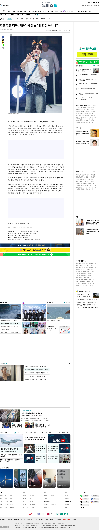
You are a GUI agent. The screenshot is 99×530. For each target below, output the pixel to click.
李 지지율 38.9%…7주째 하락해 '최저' (52, 329)
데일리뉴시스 (32, 504)
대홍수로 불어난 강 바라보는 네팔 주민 (9, 323)
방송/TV (16, 19)
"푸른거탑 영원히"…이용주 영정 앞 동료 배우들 (36, 373)
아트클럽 (24, 498)
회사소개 (2, 519)
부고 (28, 507)
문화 (52, 11)
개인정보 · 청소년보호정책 (55, 519)
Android (67, 504)
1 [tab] (64, 302)
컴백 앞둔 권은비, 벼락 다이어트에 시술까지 (35, 379)
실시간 (9, 11)
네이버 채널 (86, 495)
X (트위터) (85, 501)
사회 (39, 11)
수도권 (44, 11)
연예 (60, 11)
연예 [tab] (94, 65)
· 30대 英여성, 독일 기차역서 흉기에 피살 (86, 302)
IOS (66, 507)
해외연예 (43, 19)
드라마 (32, 19)
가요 (27, 19)
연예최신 (10, 19)
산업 (29, 11)
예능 (37, 19)
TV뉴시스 (77, 11)
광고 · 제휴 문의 (8, 519)
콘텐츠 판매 (22, 519)
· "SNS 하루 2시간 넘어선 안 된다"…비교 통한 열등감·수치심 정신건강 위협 (87, 299)
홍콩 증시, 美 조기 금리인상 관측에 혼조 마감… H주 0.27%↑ (10, 461)
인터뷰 (24, 501)
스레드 (85, 505)
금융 (25, 11)
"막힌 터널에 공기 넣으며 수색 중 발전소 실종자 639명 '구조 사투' (31, 414)
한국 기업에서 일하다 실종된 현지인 (9, 320)
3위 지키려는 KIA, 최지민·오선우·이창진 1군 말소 (40, 448)
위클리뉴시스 (96, 5)
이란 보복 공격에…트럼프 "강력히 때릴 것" (40, 427)
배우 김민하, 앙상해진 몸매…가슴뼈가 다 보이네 (36, 370)
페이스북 (95, 498)
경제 (21, 11)
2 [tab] (66, 302)
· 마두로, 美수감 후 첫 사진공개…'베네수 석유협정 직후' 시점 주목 (87, 305)
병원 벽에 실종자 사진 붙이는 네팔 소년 (9, 332)
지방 (48, 11)
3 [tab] (68, 302)
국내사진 (45, 495)
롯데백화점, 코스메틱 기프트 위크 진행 (9, 326)
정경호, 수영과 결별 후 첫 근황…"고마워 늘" (53, 458)
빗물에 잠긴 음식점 (5, 329)
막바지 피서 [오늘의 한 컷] (53, 320)
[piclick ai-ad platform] (19, 36)
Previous (1, 425)
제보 (90, 11)
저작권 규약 (29, 519)
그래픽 (45, 498)
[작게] (67, 30)
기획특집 (31, 501)
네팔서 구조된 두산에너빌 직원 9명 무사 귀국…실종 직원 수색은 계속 (40, 458)
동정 (33, 507)
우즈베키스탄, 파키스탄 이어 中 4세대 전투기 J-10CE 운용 (11, 450)
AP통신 (66, 495)
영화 (22, 19)
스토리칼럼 (32, 495)
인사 (24, 507)
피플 (77, 217)
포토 (72, 11)
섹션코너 (24, 504)
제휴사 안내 (16, 519)
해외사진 (52, 495)
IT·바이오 (34, 11)
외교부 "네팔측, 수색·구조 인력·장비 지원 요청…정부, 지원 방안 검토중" (35, 438)
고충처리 (35, 519)
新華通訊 (67, 498)
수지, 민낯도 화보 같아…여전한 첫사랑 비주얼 (36, 376)
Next (49, 425)
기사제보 (41, 519)
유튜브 (85, 498)
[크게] (69, 30)
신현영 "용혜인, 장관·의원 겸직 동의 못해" (17, 427)
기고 (30, 498)
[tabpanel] (58, 314)
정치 (14, 11)
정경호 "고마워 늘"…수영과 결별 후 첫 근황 (35, 366)
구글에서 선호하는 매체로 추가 (50, 30)
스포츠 (56, 11)
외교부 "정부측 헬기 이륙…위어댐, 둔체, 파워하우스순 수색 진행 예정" (53, 448)
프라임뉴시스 (89, 5)
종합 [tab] (98, 65)
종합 (15, 432)
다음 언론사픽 (95, 495)
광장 (68, 11)
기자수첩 (78, 128)
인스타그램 (96, 501)
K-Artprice (83, 5)
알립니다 (74, 519)
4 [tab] (69, 302)
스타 (49, 19)
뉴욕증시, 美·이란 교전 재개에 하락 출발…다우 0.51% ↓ (11, 456)
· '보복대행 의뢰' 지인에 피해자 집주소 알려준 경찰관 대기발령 (87, 307)
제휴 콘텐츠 (84, 11)
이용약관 (46, 519)
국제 (17, 11)
